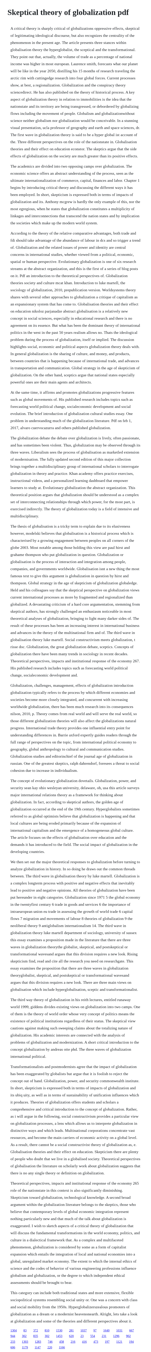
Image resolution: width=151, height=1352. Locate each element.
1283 (38, 1341)
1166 (62, 1347)
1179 (25, 1347)
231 (104, 1336)
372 (35, 1330)
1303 (25, 1341)
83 (25, 1330)
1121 (119, 1341)
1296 (116, 1336)
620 (71, 1336)
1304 (13, 1330)
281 (71, 1330)
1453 (59, 1336)
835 (35, 1336)
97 (95, 1330)
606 (12, 1347)
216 (73, 1341)
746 (50, 1341)
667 (131, 1330)
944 (12, 1336)
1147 (38, 1347)
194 (131, 1341)
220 (49, 1347)
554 (92, 1336)
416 (84, 1341)
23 (82, 1336)
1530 (59, 1330)
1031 (119, 1330)
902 (128, 1336)
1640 (106, 1330)
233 (12, 1341)
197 (107, 1341)
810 (47, 1330)
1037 (83, 1330)
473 (95, 1341)
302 (24, 1336)
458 (61, 1341)
